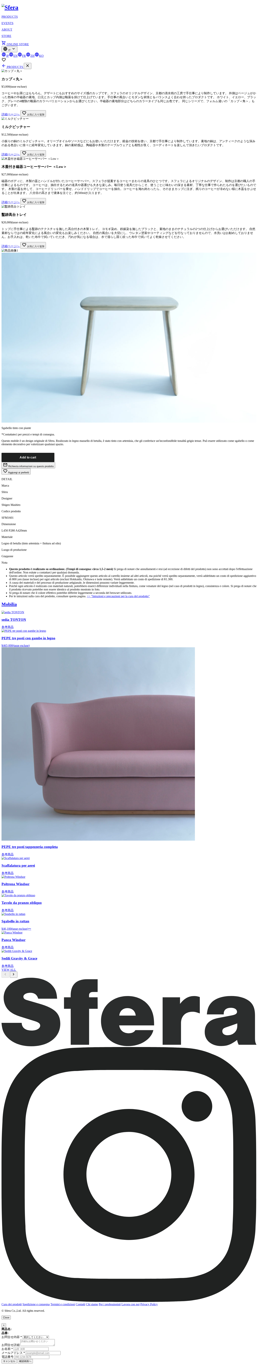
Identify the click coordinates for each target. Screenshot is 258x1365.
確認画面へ (25, 1361)
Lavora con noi (130, 1304)
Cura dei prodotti (12, 1304)
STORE (6, 36)
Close (6, 1317)
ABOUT (7, 29)
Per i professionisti (110, 1304)
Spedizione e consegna (36, 1304)
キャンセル (9, 1361)
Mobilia (9, 604)
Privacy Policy (149, 1304)
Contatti (80, 1304)
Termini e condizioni (62, 1304)
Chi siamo (92, 1304)
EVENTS (7, 23)
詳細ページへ (11, 114)
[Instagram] (129, 1300)
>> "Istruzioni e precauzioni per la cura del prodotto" (118, 596)
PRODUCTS (10, 16)
